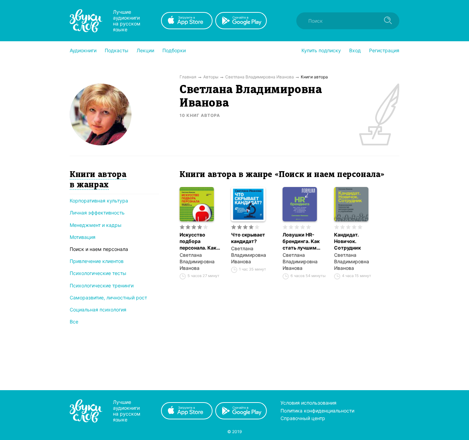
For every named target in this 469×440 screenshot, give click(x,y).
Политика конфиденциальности (317, 411)
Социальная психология (98, 309)
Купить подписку (321, 50)
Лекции (145, 50)
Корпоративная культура (99, 201)
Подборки (174, 50)
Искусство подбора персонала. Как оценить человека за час (201, 241)
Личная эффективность (97, 213)
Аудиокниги (83, 50)
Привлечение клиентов (97, 261)
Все (74, 321)
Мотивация (82, 237)
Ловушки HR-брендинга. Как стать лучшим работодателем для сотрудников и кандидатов (303, 241)
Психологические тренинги (102, 285)
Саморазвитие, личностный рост (108, 297)
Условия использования (308, 403)
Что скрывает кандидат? (248, 238)
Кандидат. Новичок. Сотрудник (347, 241)
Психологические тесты (98, 273)
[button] (83, 50)
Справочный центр (303, 418)
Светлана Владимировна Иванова (197, 261)
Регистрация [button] (384, 50)
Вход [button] (355, 50)
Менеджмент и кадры (96, 225)
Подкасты (116, 50)
